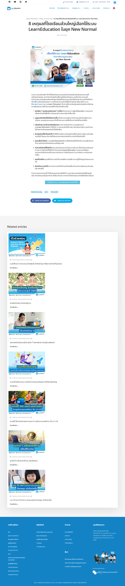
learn (46, 192)
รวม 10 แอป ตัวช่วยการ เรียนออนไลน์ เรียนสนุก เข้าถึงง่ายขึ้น (31, 500)
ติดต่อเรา (106, 8)
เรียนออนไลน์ (54, 192)
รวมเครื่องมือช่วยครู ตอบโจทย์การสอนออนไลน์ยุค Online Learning (33, 382)
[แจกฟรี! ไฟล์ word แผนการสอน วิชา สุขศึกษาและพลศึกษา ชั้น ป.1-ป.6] (27, 402)
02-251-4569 (69, 2)
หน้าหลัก (52, 8)
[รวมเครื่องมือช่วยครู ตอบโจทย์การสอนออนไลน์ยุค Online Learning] (27, 362)
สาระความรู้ (95, 8)
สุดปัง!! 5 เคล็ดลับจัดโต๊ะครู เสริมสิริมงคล (24, 461)
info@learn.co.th (84, 2)
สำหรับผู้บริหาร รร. (63, 8)
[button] (62, 182)
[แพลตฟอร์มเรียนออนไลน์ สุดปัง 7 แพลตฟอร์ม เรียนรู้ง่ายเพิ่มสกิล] (27, 323)
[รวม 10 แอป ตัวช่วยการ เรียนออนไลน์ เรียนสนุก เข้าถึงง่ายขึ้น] (27, 481)
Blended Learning (38, 104)
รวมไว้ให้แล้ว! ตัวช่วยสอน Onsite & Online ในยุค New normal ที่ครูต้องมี (36, 264)
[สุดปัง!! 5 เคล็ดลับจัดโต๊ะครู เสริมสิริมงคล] (27, 441)
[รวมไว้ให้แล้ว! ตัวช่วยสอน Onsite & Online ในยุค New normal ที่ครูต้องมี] (27, 244)
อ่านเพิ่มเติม (13, 268)
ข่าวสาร (86, 8)
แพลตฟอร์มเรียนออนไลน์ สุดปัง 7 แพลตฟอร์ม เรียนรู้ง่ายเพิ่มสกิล (32, 342)
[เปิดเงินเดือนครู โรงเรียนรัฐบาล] (27, 284)
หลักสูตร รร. (76, 8)
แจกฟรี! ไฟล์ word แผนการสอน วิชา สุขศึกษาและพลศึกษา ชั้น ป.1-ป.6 (34, 421)
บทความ (22, 260)
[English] (114, 8)
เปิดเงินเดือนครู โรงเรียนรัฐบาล (20, 303)
